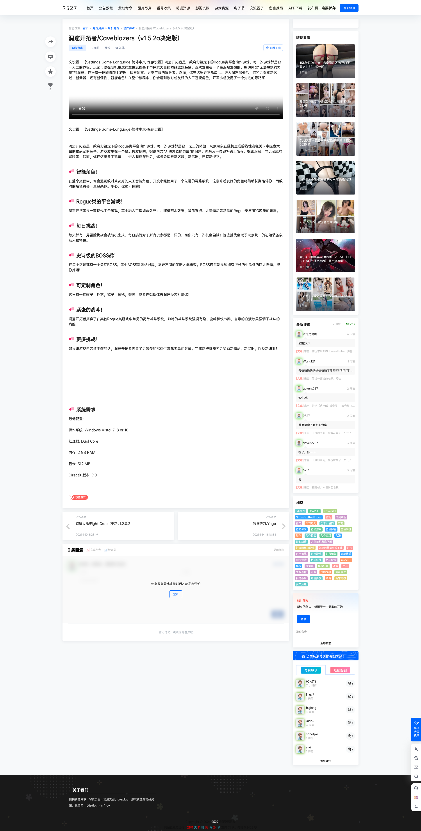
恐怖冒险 (301, 560)
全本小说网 (327, 523)
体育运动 (311, 523)
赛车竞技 (340, 578)
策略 (313, 572)
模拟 (298, 566)
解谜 (328, 578)
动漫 (338, 535)
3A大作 (300, 511)
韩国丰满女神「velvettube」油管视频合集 (337, 351)
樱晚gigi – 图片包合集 (325, 487)
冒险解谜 (346, 529)
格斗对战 (316, 560)
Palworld (330, 511)
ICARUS (314, 511)
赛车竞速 (301, 584)
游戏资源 (98, 28)
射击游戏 (316, 553)
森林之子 (346, 560)
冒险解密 (331, 529)
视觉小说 (301, 578)
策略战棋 (326, 572)
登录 (175, 594)
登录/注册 (349, 8)
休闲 (328, 517)
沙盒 (335, 566)
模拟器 (310, 566)
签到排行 (325, 761)
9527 (214, 822)
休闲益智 (341, 517)
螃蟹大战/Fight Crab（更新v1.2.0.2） (105, 523)
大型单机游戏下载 (321, 541)
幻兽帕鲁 (331, 553)
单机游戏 (113, 28)
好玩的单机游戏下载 (331, 548)
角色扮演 (316, 578)
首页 (86, 28)
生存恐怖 (301, 572)
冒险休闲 (301, 529)
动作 (298, 535)
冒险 (340, 523)
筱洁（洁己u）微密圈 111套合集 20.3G (335, 405)
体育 (298, 523)
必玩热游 (346, 553)
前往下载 (275, 48)
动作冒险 (311, 535)
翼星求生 (340, 572)
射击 (349, 548)
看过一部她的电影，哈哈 (326, 378)
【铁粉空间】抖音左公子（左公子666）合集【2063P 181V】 (348, 433)
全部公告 (325, 643)
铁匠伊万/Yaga (264, 523)
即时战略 (301, 541)
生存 (345, 566)
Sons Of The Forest (309, 517)
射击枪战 (301, 553)
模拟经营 (323, 566)
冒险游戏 (316, 529)
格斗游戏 (331, 560)
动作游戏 (129, 28)
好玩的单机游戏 (305, 548)
